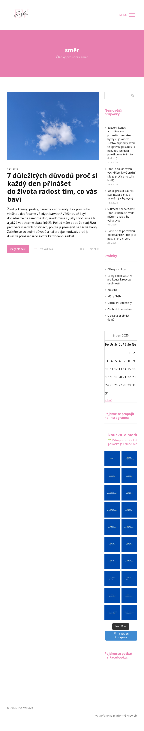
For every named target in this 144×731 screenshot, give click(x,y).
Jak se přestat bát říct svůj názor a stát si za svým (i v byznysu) (120, 194)
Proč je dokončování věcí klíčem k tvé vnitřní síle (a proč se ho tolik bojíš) (121, 174)
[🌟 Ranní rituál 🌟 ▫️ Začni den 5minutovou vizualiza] (112, 612)
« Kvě (108, 400)
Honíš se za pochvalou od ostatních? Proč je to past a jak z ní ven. (121, 234)
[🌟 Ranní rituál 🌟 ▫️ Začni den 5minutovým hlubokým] (112, 561)
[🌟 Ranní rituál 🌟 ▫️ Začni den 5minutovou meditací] (112, 475)
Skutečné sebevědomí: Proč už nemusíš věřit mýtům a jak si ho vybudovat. (121, 214)
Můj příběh (114, 296)
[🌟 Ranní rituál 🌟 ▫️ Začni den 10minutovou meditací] (129, 458)
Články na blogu (117, 269)
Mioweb (132, 715)
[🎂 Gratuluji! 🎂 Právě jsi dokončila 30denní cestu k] (112, 458)
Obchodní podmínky (119, 302)
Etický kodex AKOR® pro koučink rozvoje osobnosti (120, 279)
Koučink (112, 290)
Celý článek (18, 249)
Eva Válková (46, 249)
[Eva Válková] (21, 15)
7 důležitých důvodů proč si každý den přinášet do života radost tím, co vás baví (52, 187)
